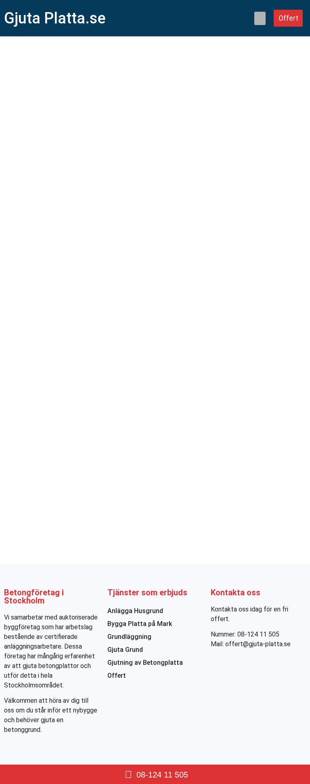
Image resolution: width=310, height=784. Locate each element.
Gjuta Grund (125, 649)
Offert (116, 675)
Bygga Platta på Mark (139, 624)
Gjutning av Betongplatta (145, 662)
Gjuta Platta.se (55, 18)
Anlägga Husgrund (135, 611)
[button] (260, 18)
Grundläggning (129, 637)
